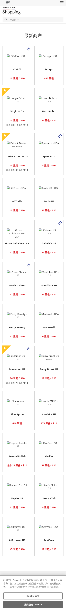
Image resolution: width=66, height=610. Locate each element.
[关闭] (60, 580)
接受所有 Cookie (33, 604)
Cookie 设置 (32, 595)
